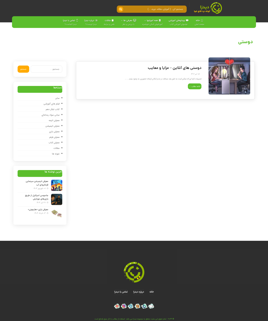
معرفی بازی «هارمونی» (38, 209)
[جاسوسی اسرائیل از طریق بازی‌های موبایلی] (56, 199)
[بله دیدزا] (144, 306)
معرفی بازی (54, 131)
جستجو (23, 69)
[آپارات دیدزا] (116, 306)
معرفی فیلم (54, 137)
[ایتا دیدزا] (137, 306)
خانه (151, 292)
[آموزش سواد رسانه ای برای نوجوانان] (207, 8)
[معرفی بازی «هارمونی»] (56, 213)
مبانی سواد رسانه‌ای (50, 115)
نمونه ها (55, 154)
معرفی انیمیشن (52, 126)
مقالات (56, 148)
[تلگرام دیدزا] (130, 306)
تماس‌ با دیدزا (121, 292)
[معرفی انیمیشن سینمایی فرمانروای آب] (56, 185)
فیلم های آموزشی (51, 104)
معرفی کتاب (54, 142)
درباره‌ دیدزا (138, 292)
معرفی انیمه (54, 120)
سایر (57, 98)
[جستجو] (121, 9)
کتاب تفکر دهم (52, 109)
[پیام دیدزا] (151, 306)
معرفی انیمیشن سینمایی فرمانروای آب (37, 183)
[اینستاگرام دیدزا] (123, 306)
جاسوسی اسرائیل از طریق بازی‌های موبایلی (36, 197)
